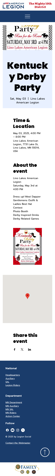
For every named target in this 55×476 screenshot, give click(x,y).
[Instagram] (18, 430)
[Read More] (45, 452)
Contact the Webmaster (18, 443)
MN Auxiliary (12, 406)
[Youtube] (12, 430)
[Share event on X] (22, 349)
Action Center (13, 416)
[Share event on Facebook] (14, 349)
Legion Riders (13, 385)
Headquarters (13, 375)
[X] (23, 430)
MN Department (14, 402)
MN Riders (11, 412)
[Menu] (27, 16)
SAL (7, 381)
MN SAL (9, 409)
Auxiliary (10, 378)
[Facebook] (7, 430)
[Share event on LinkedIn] (29, 349)
